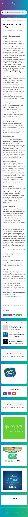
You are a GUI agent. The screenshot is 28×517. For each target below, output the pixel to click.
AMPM (4, 30)
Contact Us (19, 510)
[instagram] (9, 393)
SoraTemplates (12, 513)
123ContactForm (14, 305)
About (12, 510)
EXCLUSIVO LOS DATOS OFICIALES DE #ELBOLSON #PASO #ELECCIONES (16, 327)
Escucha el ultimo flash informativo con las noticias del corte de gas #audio (17, 334)
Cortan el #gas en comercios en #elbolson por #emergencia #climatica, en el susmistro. (17, 341)
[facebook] (5, 393)
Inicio (4, 20)
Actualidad (8, 20)
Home (7, 510)
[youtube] (14, 393)
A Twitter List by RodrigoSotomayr (12, 17)
